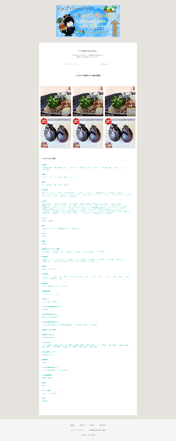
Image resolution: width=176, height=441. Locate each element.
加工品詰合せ (46, 207)
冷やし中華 (83, 211)
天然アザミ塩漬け (85, 204)
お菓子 (66, 185)
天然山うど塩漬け (116, 204)
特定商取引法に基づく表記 (97, 430)
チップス (64, 206)
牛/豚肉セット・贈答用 (70, 347)
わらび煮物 (54, 251)
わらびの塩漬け (73, 204)
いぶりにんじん (118, 209)
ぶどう (71, 177)
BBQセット (45, 299)
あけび (120, 211)
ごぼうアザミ (59, 259)
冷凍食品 (45, 256)
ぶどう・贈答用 (101, 345)
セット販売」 (46, 211)
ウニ (122, 167)
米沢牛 (44, 236)
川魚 (43, 398)
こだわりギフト (47, 342)
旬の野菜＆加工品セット (49, 337)
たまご (44, 218)
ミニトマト (93, 276)
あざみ (63, 194)
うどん (91, 206)
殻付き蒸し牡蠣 (106, 167)
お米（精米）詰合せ (81, 325)
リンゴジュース (105, 206)
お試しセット (74, 167)
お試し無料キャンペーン (49, 352)
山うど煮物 (45, 251)
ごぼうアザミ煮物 (88, 251)
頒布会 (44, 266)
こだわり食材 (46, 301)
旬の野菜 (45, 274)
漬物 (96, 206)
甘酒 (54, 207)
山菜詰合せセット (101, 192)
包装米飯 (48, 185)
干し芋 (89, 209)
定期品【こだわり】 (48, 334)
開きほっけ (94, 261)
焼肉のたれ (56, 213)
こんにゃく (63, 209)
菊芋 (65, 276)
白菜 (127, 276)
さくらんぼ (58, 177)
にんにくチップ (66, 213)
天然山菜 (45, 190)
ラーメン (92, 211)
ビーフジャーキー (47, 294)
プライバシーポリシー (77, 430)
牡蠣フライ (119, 259)
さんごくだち (46, 196)
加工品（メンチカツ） (49, 228)
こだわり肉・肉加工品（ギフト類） (63, 261)
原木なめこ (63, 196)
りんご (51, 177)
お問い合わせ (104, 64)
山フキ (129, 194)
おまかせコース (52, 269)
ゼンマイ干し (101, 211)
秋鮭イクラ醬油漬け (105, 209)
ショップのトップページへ (71, 64)
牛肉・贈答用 (57, 347)
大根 (114, 276)
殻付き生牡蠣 (58, 167)
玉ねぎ (55, 276)
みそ (95, 209)
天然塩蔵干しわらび (59, 211)
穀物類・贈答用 (79, 345)
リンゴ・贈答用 (47, 345)
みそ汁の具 (63, 286)
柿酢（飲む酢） (47, 204)
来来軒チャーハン (47, 259)
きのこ (126, 206)
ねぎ (86, 276)
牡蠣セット (56, 301)
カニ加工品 (122, 207)
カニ (65, 167)
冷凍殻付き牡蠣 (47, 167)
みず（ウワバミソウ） (49, 192)
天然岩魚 (45, 401)
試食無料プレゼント (48, 354)
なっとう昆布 (81, 209)
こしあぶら (119, 192)
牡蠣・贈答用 (94, 347)
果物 (43, 174)
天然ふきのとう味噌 (60, 204)
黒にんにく (77, 213)
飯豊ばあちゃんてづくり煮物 (51, 249)
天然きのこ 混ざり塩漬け (100, 204)
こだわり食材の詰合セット (50, 367)
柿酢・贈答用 (46, 347)
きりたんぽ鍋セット (64, 370)
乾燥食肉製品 (46, 291)
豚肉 (43, 225)
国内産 (44, 244)
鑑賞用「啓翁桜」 (47, 378)
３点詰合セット (75, 228)
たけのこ (81, 192)
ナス (60, 276)
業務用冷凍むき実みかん (99, 207)
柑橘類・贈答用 (58, 345)
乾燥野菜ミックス (52, 286)
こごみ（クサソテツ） (118, 194)
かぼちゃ (121, 276)
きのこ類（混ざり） (70, 192)
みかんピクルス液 (73, 207)
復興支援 (45, 359)
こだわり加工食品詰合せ (49, 325)
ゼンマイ (55, 196)
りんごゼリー (87, 213)
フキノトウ (90, 192)
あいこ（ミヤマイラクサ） (50, 194)
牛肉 (43, 233)
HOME (72, 425)
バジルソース (113, 207)
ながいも (45, 278)
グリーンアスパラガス (76, 276)
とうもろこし (46, 276)
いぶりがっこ (82, 206)
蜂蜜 (43, 241)
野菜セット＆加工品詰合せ (50, 317)
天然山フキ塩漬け (72, 211)
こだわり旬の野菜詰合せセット (51, 306)
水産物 (44, 165)
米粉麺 (44, 209)
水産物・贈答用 (123, 345)
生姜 (60, 278)
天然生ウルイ (74, 196)
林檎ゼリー (127, 211)
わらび (60, 192)
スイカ (44, 177)
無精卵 (51, 221)
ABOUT (82, 425)
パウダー (56, 206)
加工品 (82, 167)
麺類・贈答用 (91, 345)
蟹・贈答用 (69, 345)
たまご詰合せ (93, 325)
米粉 (60, 185)
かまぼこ (116, 167)
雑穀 (55, 185)
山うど (107, 194)
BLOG (92, 425)
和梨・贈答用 (113, 345)
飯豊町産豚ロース (63, 228)
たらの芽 (111, 192)
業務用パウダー (47, 206)
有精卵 (44, 221)
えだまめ (72, 209)
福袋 (43, 385)
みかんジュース (116, 206)
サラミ (57, 294)
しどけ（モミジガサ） (73, 194)
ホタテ (88, 167)
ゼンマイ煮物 (100, 251)
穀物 (43, 182)
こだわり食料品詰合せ (49, 370)
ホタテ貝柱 (45, 169)
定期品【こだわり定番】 (49, 329)
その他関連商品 (47, 375)
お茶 (74, 206)
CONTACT (102, 425)
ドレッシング (62, 207)
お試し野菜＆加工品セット (50, 314)
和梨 (65, 177)
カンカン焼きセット (82, 261)
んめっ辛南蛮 (111, 211)
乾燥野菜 (51, 209)
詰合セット (96, 167)
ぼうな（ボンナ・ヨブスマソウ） (93, 194)
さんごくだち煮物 (65, 251)
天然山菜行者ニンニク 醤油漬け (102, 213)
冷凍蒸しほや (46, 213)
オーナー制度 (46, 390)
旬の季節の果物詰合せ (66, 325)
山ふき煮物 (77, 251)
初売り (44, 383)
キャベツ (108, 276)
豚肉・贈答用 (83, 347)
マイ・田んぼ (53, 393)
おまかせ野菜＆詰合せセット (51, 322)
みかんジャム (85, 207)
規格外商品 (53, 278)
